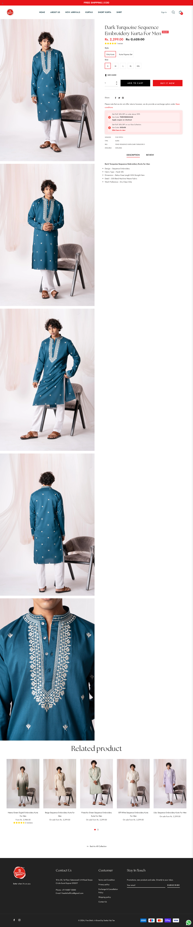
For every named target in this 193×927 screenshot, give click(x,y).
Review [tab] (150, 154)
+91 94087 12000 (69, 890)
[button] (111, 43)
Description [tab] (133, 154)
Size (106, 59)
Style (107, 48)
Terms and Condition (106, 880)
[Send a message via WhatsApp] (189, 922)
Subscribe (173, 885)
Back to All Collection (97, 846)
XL (131, 66)
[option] (23, 795)
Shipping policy (104, 897)
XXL (138, 66)
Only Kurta (110, 54)
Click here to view (118, 130)
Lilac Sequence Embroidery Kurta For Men (170, 812)
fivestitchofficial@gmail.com (72, 893)
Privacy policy (103, 884)
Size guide (112, 75)
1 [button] (95, 829)
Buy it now (168, 83)
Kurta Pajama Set (125, 54)
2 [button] (98, 829)
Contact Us (102, 901)
